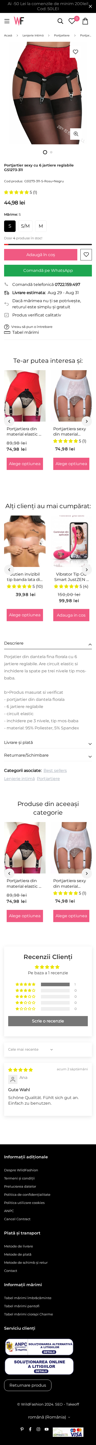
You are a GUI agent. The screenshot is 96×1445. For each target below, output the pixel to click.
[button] (17, 192)
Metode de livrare (18, 1246)
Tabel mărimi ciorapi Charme (28, 1314)
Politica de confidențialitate (27, 1194)
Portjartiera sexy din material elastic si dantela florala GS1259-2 (70, 431)
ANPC (9, 1211)
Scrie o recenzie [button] (48, 1021)
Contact (10, 1271)
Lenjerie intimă (19, 778)
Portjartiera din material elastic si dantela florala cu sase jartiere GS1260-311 (24, 431)
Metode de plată (17, 1254)
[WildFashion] (19, 21)
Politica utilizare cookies (24, 1203)
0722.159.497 (67, 284)
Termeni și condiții (19, 1178)
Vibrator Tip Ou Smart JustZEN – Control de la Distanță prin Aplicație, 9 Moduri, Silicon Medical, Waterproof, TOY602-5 (71, 577)
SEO (59, 1404)
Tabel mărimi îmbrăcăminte (27, 1298)
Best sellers (55, 770)
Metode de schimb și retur (26, 1262)
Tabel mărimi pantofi (21, 1306)
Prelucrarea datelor (20, 1186)
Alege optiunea (24, 463)
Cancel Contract (17, 1219)
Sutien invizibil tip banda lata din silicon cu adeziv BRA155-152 (25, 577)
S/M (25, 226)
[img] (20, 1069)
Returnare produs (27, 1385)
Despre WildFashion (21, 1170)
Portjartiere (48, 778)
